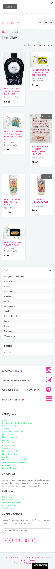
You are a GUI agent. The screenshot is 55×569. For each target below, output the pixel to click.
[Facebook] (12, 540)
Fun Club (8, 352)
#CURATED (7, 500)
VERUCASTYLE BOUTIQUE (23, 558)
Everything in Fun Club (14, 277)
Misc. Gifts (7, 465)
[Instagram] (26, 540)
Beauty (7, 287)
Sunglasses (6, 457)
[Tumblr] (32, 540)
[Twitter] (5, 540)
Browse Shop (7, 497)
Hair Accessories (9, 437)
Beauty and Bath (9, 426)
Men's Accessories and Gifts (14, 460)
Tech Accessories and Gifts (14, 463)
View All (5, 508)
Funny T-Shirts (8, 443)
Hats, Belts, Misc (9, 454)
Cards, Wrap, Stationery (12, 432)
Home (4, 32)
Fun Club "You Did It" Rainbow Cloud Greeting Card (41, 72)
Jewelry (7, 311)
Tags (6, 271)
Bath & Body (10, 282)
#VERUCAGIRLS (9, 505)
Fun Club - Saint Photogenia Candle (12, 202)
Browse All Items (9, 468)
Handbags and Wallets (12, 451)
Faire (6, 301)
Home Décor (7, 434)
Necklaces (8, 321)
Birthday (8, 292)
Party (6, 326)
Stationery (8, 331)
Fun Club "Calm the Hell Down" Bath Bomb (12, 91)
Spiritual (5, 440)
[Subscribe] (49, 530)
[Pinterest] (19, 540)
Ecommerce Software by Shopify (27, 563)
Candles (7, 297)
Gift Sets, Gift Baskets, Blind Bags (17, 423)
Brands (8, 346)
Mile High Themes (27, 560)
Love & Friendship (12, 316)
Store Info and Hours (11, 503)
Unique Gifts (9, 336)
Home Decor (10, 306)
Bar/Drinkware (8, 446)
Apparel (5, 420)
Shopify (39, 558)
